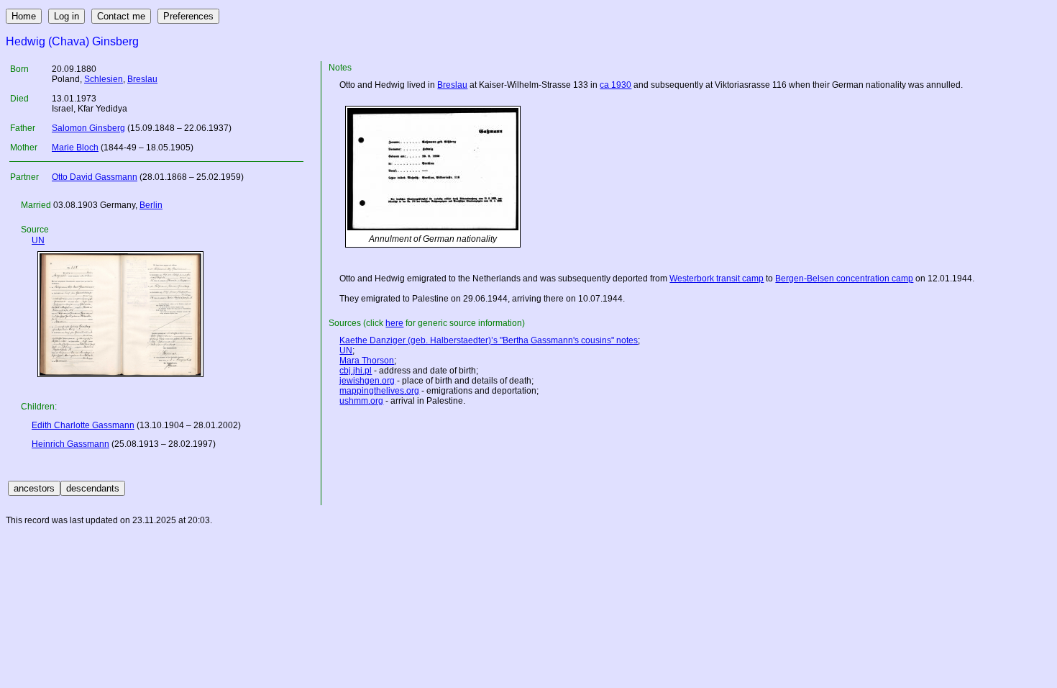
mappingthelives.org (379, 391)
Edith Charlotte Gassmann (83, 425)
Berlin (151, 205)
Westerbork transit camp (716, 278)
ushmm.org (361, 401)
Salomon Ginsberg (88, 128)
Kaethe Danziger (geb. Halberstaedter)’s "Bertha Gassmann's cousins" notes (488, 340)
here (394, 323)
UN (38, 240)
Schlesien (103, 79)
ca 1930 (615, 85)
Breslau (142, 79)
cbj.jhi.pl (355, 371)
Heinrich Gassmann (70, 444)
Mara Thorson (366, 361)
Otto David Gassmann (94, 177)
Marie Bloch (75, 147)
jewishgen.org (367, 381)
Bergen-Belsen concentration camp (844, 278)
